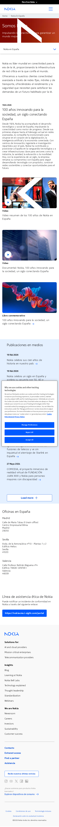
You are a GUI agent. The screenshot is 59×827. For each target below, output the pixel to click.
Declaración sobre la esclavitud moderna (28, 816)
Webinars (9, 700)
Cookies (9, 811)
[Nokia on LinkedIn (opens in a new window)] (26, 781)
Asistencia (10, 763)
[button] (29, 192)
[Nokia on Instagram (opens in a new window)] (6, 781)
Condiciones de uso (23, 811)
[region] (29, 413)
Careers (8, 718)
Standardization (12, 695)
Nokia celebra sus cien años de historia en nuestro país (24, 361)
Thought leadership (14, 690)
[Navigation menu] (51, 10)
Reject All (29, 432)
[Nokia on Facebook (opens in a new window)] (21, 781)
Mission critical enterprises (18, 652)
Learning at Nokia (13, 675)
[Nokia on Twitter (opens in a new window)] (16, 781)
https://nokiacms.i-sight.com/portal (24, 613)
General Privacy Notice (17, 417)
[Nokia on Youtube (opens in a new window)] (11, 781)
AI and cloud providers (16, 647)
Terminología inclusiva (43, 811)
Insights (9, 665)
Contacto (9, 747)
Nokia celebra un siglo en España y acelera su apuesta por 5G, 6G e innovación (26, 380)
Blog (7, 670)
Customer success (14, 733)
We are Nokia (11, 708)
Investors (9, 723)
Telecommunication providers (19, 657)
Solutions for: (12, 642)
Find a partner (12, 758)
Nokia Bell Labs (12, 680)
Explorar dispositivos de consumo (20, 794)
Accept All (30, 440)
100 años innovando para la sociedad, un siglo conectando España (25, 322)
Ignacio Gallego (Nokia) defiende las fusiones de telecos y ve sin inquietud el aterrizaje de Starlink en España (27, 451)
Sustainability (11, 728)
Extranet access (13, 752)
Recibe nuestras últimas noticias (21, 774)
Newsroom (10, 713)
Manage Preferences (29, 425)
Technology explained (15, 685)
